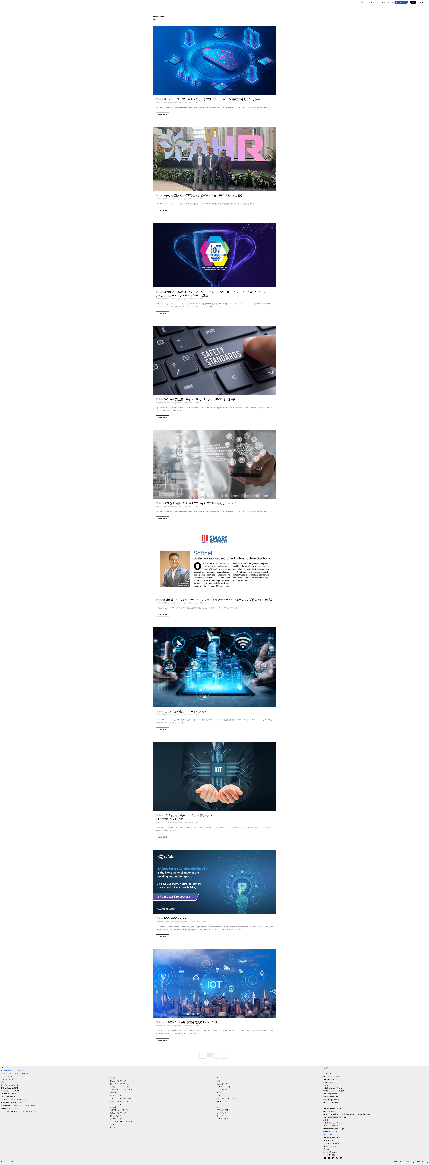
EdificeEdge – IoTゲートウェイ (12, 1102)
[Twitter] (332, 1157)
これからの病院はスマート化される (185, 711)
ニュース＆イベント (224, 1090)
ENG (418, 2)
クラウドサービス (116, 1119)
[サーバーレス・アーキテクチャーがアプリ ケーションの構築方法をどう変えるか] (214, 60)
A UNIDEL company (410, 1162)
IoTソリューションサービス (119, 1087)
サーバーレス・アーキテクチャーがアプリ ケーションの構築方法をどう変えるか (212, 99)
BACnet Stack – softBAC (9, 1088)
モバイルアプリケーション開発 (121, 1122)
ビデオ (219, 1104)
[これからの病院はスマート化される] (214, 667)
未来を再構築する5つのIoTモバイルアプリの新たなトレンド (200, 503)
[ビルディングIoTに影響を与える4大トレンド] (214, 983)
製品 (370, 2)
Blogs (172, 102)
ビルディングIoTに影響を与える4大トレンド (190, 1022)
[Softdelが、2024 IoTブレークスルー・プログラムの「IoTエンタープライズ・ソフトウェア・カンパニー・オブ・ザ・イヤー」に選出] (214, 255)
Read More (162, 114)
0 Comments (187, 102)
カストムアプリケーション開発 (121, 1098)
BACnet (112, 1127)
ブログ (219, 1095)
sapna (178, 102)
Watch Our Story (422, 1162)
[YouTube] (341, 1157)
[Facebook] (328, 1157)
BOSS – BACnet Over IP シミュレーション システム (19, 1111)
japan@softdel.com (330, 1152)
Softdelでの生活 (222, 1119)
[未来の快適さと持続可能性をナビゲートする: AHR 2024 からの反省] (214, 159)
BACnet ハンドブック (224, 1101)
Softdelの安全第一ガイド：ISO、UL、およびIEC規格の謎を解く (201, 399)
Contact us (402, 2)
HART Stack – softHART (9, 1094)
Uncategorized (175, 922)
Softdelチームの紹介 (224, 1087)
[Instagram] (336, 1157)
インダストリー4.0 (116, 1095)
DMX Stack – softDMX (8, 1097)
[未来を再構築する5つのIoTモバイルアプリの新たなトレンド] (214, 464)
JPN (413, 2)
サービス (380, 2)
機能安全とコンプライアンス (120, 1110)
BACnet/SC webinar (175, 918)
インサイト (221, 1092)
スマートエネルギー (8, 1079)
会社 (389, 2)
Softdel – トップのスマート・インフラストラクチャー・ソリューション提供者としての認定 (218, 599)
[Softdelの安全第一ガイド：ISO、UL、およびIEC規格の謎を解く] (214, 360)
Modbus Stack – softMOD (10, 1091)
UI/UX (112, 1124)
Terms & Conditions (13, 1162)
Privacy (3, 1162)
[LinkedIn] (324, 1157)
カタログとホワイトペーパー (227, 1098)
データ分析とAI (115, 1116)
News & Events (175, 199)
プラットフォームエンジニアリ (121, 1090)
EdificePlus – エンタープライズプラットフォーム (18, 1105)
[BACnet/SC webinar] (214, 882)
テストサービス (115, 1104)
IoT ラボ (113, 1107)
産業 (362, 2)
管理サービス (114, 1092)
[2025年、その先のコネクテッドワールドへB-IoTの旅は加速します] (214, 776)
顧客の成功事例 (222, 1110)
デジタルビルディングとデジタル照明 (14, 1073)
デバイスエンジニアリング (119, 1084)
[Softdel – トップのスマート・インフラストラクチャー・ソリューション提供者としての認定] (214, 563)
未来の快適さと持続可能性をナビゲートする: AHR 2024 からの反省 (203, 195)
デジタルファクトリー (9, 1076)
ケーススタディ (222, 1113)
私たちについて (222, 1084)
